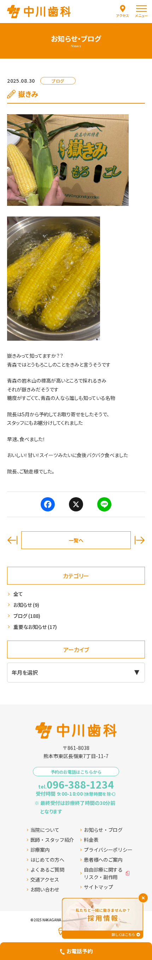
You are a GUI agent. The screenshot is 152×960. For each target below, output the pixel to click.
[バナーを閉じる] (143, 898)
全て (18, 593)
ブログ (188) (26, 615)
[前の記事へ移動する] (12, 540)
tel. (76, 784)
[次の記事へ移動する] (139, 540)
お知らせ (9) (26, 604)
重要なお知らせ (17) (35, 626)
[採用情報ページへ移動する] (102, 918)
